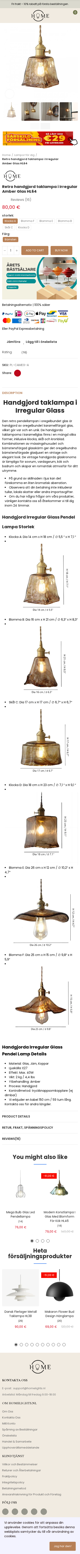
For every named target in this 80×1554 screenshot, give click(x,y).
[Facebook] (5, 1511)
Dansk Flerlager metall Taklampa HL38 (20, 1314)
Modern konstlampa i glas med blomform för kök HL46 (59, 1216)
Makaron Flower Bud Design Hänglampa (59, 1314)
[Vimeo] (44, 1511)
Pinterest (17, 373)
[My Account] (63, 15)
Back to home (69, 159)
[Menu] (6, 15)
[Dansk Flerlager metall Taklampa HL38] (20, 1287)
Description (12, 393)
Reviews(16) (11, 1139)
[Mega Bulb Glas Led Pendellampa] (20, 1188)
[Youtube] (34, 1511)
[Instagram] (15, 1511)
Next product (74, 159)
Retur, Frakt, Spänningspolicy (27, 1127)
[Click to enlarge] (9, 94)
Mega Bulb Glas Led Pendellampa (20, 1214)
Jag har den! (62, 1546)
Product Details (16, 1116)
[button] (6, 63)
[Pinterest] (24, 1511)
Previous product (64, 159)
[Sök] (15, 15)
